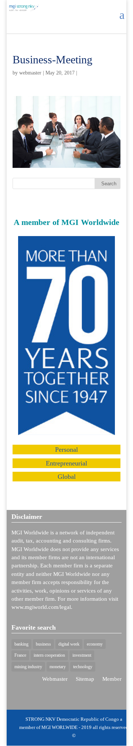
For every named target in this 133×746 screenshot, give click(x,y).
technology (82, 666)
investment (81, 655)
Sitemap (85, 679)
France (20, 655)
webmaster (30, 73)
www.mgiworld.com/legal (41, 607)
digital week (68, 644)
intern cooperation (49, 655)
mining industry (28, 666)
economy (95, 644)
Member (112, 679)
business (43, 644)
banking (21, 644)
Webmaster (55, 679)
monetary (58, 666)
